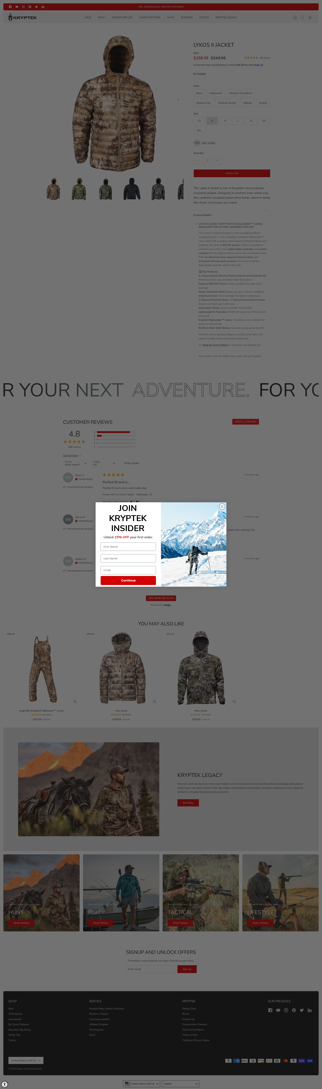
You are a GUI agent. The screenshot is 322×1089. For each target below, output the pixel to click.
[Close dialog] (222, 506)
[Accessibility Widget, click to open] (4, 1084)
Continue (128, 580)
